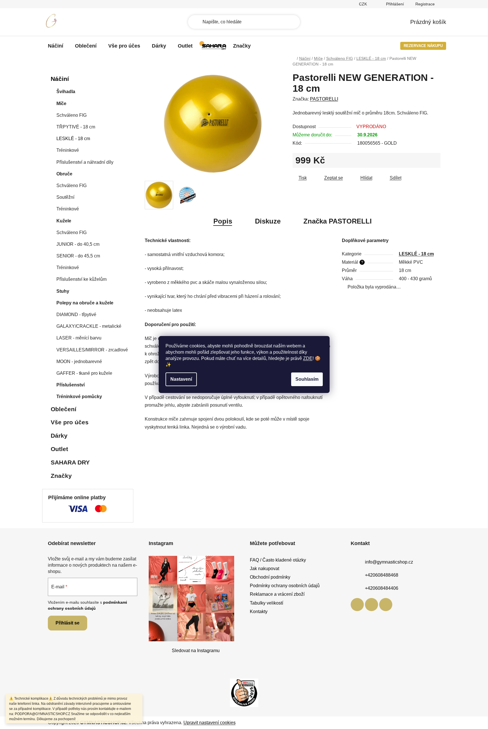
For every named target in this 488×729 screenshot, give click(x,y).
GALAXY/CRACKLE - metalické (88, 326)
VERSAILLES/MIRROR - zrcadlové (92, 349)
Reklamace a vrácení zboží (277, 594)
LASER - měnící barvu (78, 337)
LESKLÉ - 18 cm (73, 138)
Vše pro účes (70, 422)
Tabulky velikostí (266, 603)
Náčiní (60, 78)
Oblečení (63, 409)
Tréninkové (67, 150)
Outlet (59, 449)
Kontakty (259, 611)
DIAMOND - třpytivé (76, 314)
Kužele (63, 220)
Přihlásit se (67, 623)
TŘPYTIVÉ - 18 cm (75, 126)
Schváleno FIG (71, 115)
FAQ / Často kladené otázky (278, 560)
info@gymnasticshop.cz (389, 562)
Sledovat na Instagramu (196, 650)
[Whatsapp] (385, 604)
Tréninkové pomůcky (79, 396)
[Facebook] (357, 604)
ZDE (308, 358)
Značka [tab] (337, 221)
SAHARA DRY (70, 462)
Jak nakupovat (264, 568)
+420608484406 (381, 588)
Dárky (59, 435)
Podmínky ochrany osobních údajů (285, 585)
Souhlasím (306, 379)
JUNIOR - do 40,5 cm (77, 244)
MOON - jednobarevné (79, 361)
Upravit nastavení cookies (209, 722)
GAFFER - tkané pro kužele (84, 373)
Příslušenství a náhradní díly (84, 162)
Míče (61, 103)
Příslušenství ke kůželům (81, 279)
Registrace (425, 4)
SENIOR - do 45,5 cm (78, 255)
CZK (363, 4)
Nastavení (181, 379)
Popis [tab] (222, 221)
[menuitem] (55, 46)
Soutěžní (65, 197)
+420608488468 (381, 575)
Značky (61, 475)
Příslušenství (70, 384)
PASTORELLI (324, 99)
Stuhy (62, 291)
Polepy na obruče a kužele (84, 302)
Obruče (64, 173)
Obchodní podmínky (270, 577)
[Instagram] (371, 604)
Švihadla (65, 91)
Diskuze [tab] (268, 221)
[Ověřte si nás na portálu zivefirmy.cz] (244, 692)
